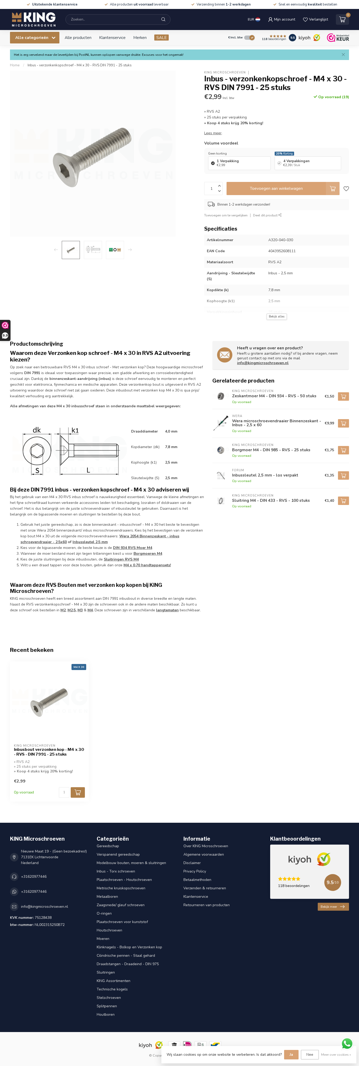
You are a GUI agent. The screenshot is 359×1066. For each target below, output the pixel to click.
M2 (63, 610)
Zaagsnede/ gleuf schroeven (121, 905)
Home (15, 65)
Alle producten (78, 37)
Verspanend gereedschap (118, 854)
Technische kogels (112, 989)
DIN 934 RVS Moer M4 (132, 547)
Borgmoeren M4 (148, 553)
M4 (90, 610)
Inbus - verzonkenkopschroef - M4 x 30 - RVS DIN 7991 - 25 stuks (80, 65)
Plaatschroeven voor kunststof (122, 921)
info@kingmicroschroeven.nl (263, 362)
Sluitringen (106, 972)
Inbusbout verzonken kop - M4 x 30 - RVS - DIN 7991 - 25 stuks (49, 752)
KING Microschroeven (225, 72)
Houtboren (106, 1014)
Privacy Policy (194, 871)
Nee (309, 1054)
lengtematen (167, 610)
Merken (140, 37)
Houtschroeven (109, 930)
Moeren (103, 938)
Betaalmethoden (197, 879)
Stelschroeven (109, 997)
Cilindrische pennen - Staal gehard (126, 955)
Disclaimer (192, 862)
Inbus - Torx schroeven (116, 871)
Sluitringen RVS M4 (121, 559)
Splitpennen (107, 1006)
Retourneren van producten (206, 905)
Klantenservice (112, 37)
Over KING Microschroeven (205, 846)
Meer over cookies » (336, 1054)
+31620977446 (34, 876)
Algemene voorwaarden (203, 854)
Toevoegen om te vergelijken (226, 215)
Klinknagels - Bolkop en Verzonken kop (129, 947)
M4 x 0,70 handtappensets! (147, 565)
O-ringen (104, 913)
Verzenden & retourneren (204, 888)
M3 (80, 610)
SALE (161, 37)
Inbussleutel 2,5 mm (90, 541)
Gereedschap (108, 846)
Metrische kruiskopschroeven (121, 888)
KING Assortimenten (113, 980)
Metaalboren (107, 896)
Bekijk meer (329, 907)
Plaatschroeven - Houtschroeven (124, 879)
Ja (291, 1054)
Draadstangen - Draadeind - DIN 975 (128, 963)
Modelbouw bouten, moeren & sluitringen (131, 862)
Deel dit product (265, 215)
